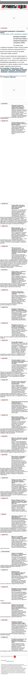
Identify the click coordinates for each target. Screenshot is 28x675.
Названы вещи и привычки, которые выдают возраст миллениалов (18, 382)
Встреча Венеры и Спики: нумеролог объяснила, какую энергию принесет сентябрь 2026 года (19, 501)
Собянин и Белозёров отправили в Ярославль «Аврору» (18, 292)
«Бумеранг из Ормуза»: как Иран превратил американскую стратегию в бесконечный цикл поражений (20, 517)
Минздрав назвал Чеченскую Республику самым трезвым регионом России (19, 589)
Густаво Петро (14, 68)
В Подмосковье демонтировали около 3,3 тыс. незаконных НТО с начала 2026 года (18, 573)
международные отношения (16, 71)
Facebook (6, 77)
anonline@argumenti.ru (6, 663)
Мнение (4, 514)
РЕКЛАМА (3, 661)
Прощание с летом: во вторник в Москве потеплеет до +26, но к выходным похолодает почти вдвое (19, 326)
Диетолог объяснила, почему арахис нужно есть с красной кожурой (19, 439)
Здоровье (4, 103)
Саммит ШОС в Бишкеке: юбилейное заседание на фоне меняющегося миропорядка (18, 207)
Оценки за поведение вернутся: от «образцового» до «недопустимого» (19, 554)
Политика (4, 28)
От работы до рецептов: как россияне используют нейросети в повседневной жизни (18, 640)
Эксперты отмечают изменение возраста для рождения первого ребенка (19, 622)
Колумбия (6, 68)
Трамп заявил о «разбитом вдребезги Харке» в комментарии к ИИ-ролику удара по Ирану (18, 273)
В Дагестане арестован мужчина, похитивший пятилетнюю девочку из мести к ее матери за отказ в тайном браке (19, 607)
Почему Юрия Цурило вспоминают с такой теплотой (19, 343)
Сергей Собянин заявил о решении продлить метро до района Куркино (19, 123)
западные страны (21, 70)
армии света (4, 70)
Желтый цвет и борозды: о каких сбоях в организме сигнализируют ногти (18, 457)
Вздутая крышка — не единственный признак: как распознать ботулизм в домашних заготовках (18, 229)
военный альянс (6, 69)
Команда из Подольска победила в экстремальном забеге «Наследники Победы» (19, 310)
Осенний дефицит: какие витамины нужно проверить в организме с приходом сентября (19, 361)
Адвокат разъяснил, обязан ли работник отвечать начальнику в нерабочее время (19, 481)
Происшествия (6, 603)
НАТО (21, 68)
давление (12, 70)
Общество (4, 120)
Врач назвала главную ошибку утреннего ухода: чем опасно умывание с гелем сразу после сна (19, 418)
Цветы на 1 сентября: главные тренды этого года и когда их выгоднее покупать (19, 537)
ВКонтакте (13, 77)
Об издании (3, 662)
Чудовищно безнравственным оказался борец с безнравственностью (20, 402)
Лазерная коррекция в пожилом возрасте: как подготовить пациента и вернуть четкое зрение (18, 107)
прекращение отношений (19, 69)
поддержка (4, 71)
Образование (6, 551)
